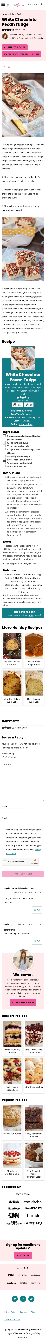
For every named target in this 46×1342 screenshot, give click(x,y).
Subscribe (23, 1255)
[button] (3, 29)
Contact (23, 1312)
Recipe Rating (8, 753)
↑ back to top (12, 1319)
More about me (21, 1002)
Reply (37, 910)
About (33, 1312)
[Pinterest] (15, 1299)
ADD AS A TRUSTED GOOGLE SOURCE (23, 54)
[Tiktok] (31, 1299)
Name (5, 806)
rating (31, 615)
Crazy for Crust (29, 563)
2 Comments (37, 38)
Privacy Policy (10, 1312)
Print (18, 404)
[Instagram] (23, 1299)
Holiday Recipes (16, 14)
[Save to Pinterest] (4, 67)
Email (5, 818)
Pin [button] (30, 404)
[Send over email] (9, 67)
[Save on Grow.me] (13, 67)
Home (4, 14)
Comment (7, 764)
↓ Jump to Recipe (15, 47)
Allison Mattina (26, 424)
